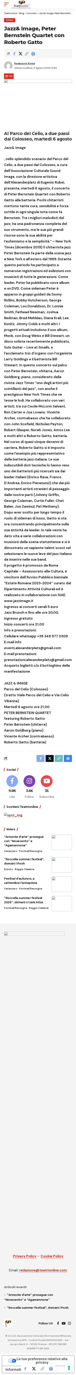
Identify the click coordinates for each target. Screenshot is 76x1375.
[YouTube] (63, 1323)
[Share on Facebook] (14, 53)
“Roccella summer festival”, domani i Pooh (38, 1308)
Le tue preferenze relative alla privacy (42, 1360)
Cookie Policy (52, 1256)
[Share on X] (20, 53)
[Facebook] (12, 787)
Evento (8, 869)
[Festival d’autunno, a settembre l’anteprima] (62, 884)
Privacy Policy (24, 1256)
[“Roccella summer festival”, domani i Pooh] (62, 864)
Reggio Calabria (24, 869)
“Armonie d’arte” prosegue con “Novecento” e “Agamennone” (24, 841)
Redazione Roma (24, 63)
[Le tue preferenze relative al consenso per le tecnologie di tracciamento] (69, 1368)
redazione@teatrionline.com (43, 1270)
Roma (9, 20)
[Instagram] (29, 787)
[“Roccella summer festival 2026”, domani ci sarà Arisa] (62, 903)
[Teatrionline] (21, 4)
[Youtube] (47, 787)
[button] (7, 4)
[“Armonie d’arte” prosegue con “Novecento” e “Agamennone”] (62, 842)
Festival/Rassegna (30, 851)
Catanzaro (10, 851)
